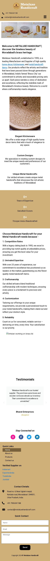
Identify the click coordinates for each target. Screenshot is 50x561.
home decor (7, 64)
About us (8, 453)
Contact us (9, 460)
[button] (45, 17)
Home (7, 450)
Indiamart (6, 469)
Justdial (6, 479)
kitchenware (18, 64)
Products (8, 457)
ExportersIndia (8, 473)
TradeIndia (7, 476)
